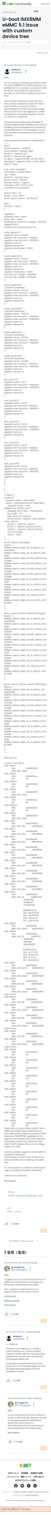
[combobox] (25, 42)
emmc (10, 1211)
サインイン (45, 4)
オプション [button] (41, 52)
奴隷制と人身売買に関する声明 (38, 1492)
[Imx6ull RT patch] (10, 1245)
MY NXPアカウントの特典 (25, 1480)
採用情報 (24, 1473)
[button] (26, 71)
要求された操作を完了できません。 (17, 1509)
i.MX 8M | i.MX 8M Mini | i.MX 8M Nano (22, 1196)
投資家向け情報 (37, 1473)
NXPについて (13, 1473)
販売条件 (24, 1492)
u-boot (18, 1211)
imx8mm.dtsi (10, 1296)
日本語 (36, 11)
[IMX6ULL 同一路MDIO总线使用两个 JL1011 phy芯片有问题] (37, 1241)
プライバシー (7, 1492)
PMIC (41, 1196)
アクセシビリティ (18, 1495)
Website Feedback (31, 1495)
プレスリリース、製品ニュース (19, 1476)
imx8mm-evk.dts (11, 1300)
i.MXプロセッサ (10, 12)
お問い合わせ (39, 1476)
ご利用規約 (16, 1492)
